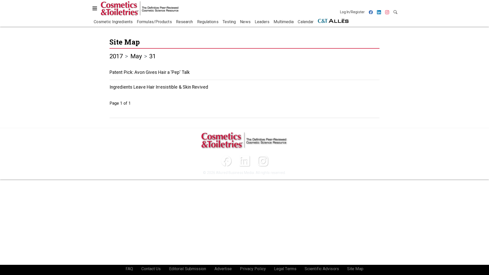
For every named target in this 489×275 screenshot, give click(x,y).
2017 (116, 56)
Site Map (125, 41)
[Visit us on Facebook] (226, 161)
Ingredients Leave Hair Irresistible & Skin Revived (159, 87)
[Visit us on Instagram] (263, 161)
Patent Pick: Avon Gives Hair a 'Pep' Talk (150, 72)
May (136, 56)
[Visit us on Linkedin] (244, 161)
